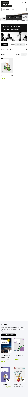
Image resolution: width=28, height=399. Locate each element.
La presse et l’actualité (7, 76)
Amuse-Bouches (18, 355)
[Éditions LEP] (6, 6)
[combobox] (14, 9)
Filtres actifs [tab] (6, 49)
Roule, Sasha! (17, 384)
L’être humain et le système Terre (6, 356)
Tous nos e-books (8, 334)
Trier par (12, 44)
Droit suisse (4, 384)
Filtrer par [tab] (4, 44)
